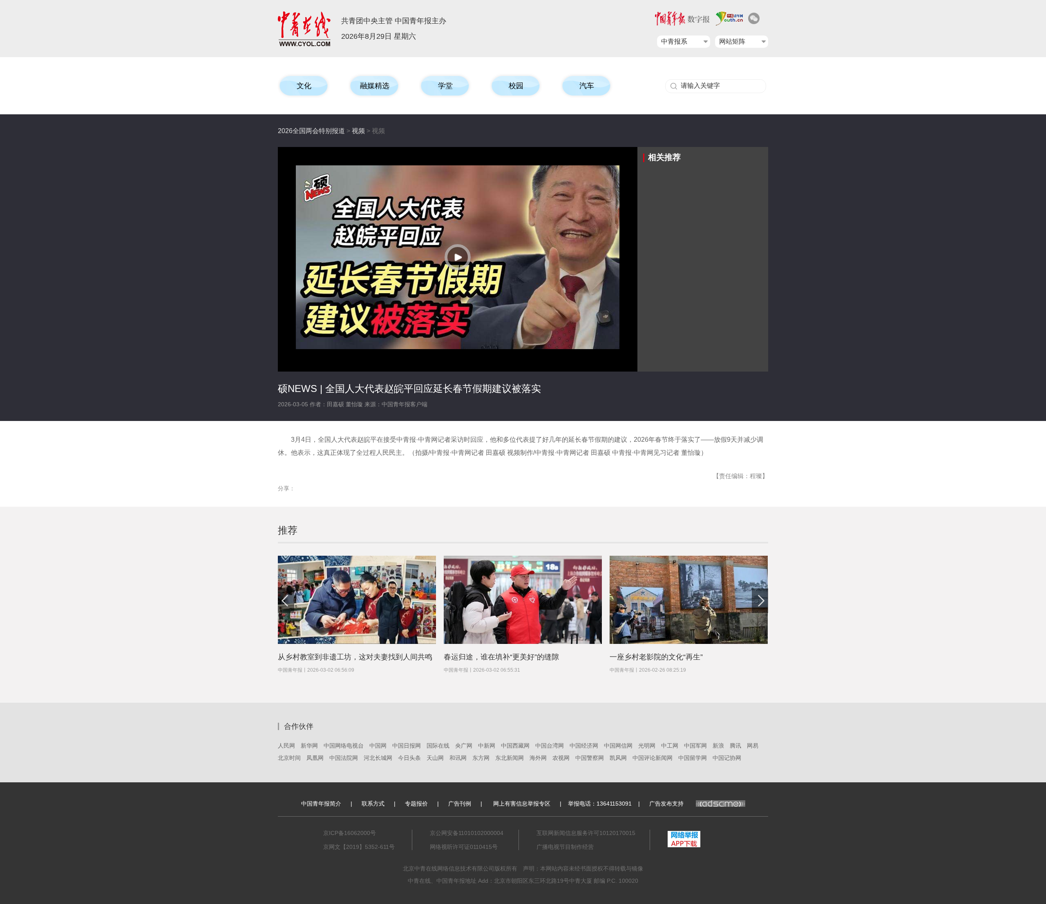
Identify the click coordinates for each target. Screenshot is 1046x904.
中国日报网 (406, 745)
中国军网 (695, 745)
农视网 (561, 758)
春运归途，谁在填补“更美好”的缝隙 (501, 657)
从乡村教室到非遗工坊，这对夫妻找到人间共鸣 (355, 657)
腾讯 (735, 745)
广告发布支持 (666, 803)
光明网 (646, 745)
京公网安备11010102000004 (466, 833)
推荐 (287, 530)
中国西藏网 (515, 745)
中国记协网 (727, 758)
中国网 (378, 745)
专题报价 (416, 803)
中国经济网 (584, 745)
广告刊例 (459, 803)
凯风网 (618, 758)
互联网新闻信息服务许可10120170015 (585, 833)
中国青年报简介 (321, 803)
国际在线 (438, 745)
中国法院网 (343, 758)
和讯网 (458, 758)
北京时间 (289, 758)
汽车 (586, 86)
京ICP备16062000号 (349, 833)
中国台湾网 (549, 745)
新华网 (309, 745)
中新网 (486, 745)
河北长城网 (378, 758)
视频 (358, 130)
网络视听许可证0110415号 (464, 847)
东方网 (480, 758)
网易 (752, 745)
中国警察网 (589, 758)
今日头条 (409, 758)
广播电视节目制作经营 (565, 847)
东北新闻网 (509, 758)
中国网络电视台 (344, 745)
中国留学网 (692, 758)
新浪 (718, 745)
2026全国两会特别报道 (311, 130)
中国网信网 (618, 745)
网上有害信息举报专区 (521, 803)
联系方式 (373, 803)
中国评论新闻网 (653, 758)
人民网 (286, 745)
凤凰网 (315, 758)
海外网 (538, 758)
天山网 (435, 758)
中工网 (669, 745)
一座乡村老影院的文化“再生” (656, 657)
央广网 (463, 745)
